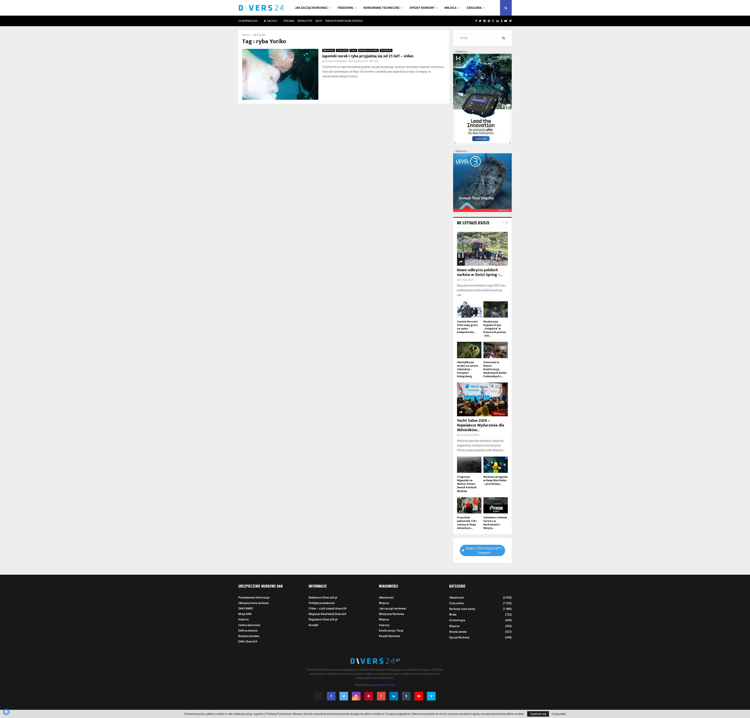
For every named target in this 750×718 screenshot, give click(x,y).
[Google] (381, 696)
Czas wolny (342, 50)
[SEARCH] (503, 38)
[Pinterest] (368, 696)
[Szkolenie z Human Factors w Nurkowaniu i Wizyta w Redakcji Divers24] (495, 505)
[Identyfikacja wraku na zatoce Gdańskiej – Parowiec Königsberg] (469, 350)
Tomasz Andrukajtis (336, 61)
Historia (243, 619)
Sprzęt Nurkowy (422, 7)
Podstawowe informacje (254, 597)
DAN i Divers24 (247, 641)
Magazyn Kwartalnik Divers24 (344, 21)
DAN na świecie (248, 630)
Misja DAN (244, 614)
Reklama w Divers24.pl (323, 597)
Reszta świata (458, 631)
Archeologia (457, 620)
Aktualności (328, 50)
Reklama (289, 21)
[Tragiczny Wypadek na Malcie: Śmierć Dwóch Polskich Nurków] (469, 465)
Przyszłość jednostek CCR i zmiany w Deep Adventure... (467, 522)
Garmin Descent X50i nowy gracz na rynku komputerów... (467, 326)
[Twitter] (343, 696)
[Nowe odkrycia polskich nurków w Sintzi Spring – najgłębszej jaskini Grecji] (482, 249)
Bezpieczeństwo (248, 636)
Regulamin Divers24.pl (323, 619)
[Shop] (472, 21)
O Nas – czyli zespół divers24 (327, 608)
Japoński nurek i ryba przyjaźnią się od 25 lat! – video (367, 56)
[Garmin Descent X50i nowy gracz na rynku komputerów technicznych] (469, 309)
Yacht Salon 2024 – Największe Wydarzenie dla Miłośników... (480, 425)
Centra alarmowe (249, 625)
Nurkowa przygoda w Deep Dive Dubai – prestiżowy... (495, 480)
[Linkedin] (393, 696)
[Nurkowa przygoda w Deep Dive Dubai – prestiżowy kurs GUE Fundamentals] (495, 465)
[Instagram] (356, 696)
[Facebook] (331, 696)
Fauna (353, 50)
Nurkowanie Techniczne (381, 7)
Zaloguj (271, 21)
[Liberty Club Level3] (482, 211)
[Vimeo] (431, 696)
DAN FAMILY (245, 608)
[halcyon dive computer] (482, 143)
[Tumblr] (406, 696)
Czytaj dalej (559, 714)
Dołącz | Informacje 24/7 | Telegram (484, 550)
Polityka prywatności (322, 603)
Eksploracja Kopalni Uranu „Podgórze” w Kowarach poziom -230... (494, 328)
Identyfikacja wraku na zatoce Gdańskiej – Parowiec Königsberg (467, 369)
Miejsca (450, 7)
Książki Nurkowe (389, 636)
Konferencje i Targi (391, 630)
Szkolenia (474, 7)
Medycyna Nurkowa (391, 614)
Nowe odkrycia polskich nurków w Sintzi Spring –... (480, 272)
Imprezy (384, 625)
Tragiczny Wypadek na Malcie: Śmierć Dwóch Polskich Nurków (467, 484)
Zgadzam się (538, 713)
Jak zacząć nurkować (311, 7)
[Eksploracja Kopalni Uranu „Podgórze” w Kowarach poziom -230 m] (495, 309)
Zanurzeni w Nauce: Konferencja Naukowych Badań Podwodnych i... (495, 369)
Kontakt (313, 625)
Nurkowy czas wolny (368, 50)
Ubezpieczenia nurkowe (253, 603)
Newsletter (304, 21)
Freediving (345, 7)
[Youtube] (418, 696)
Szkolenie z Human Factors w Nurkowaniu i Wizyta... (495, 522)
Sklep (318, 21)
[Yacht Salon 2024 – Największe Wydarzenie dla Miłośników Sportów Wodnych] (482, 399)
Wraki (452, 614)
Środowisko (386, 50)
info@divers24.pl (384, 685)
